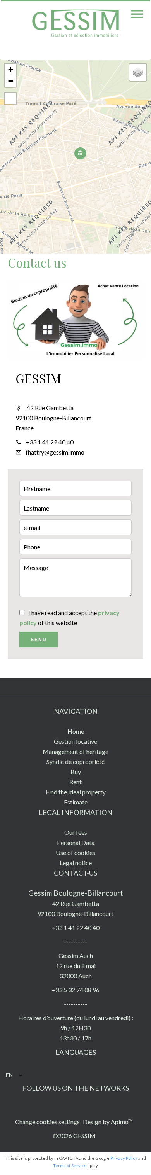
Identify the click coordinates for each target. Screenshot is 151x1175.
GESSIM (38, 378)
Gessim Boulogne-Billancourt (75, 893)
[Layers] (137, 72)
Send (39, 639)
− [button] (10, 81)
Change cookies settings (47, 1121)
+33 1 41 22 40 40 (50, 442)
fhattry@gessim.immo (55, 452)
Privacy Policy (123, 1158)
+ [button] (10, 69)
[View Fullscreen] (10, 98)
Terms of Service (70, 1165)
